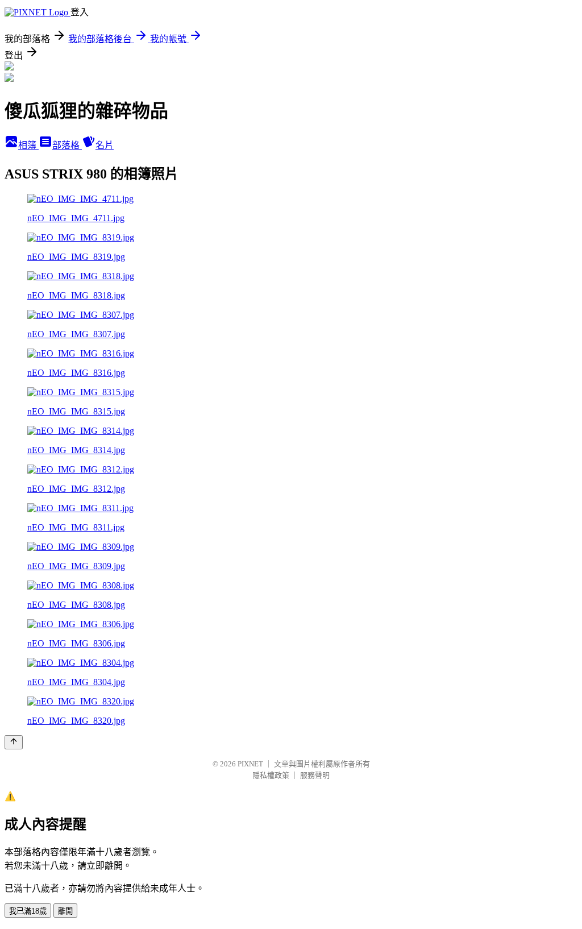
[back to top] (14, 742)
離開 (65, 911)
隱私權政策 (270, 775)
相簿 (28, 145)
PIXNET (250, 764)
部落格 (67, 145)
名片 (104, 145)
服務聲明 (315, 775)
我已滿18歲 (28, 911)
